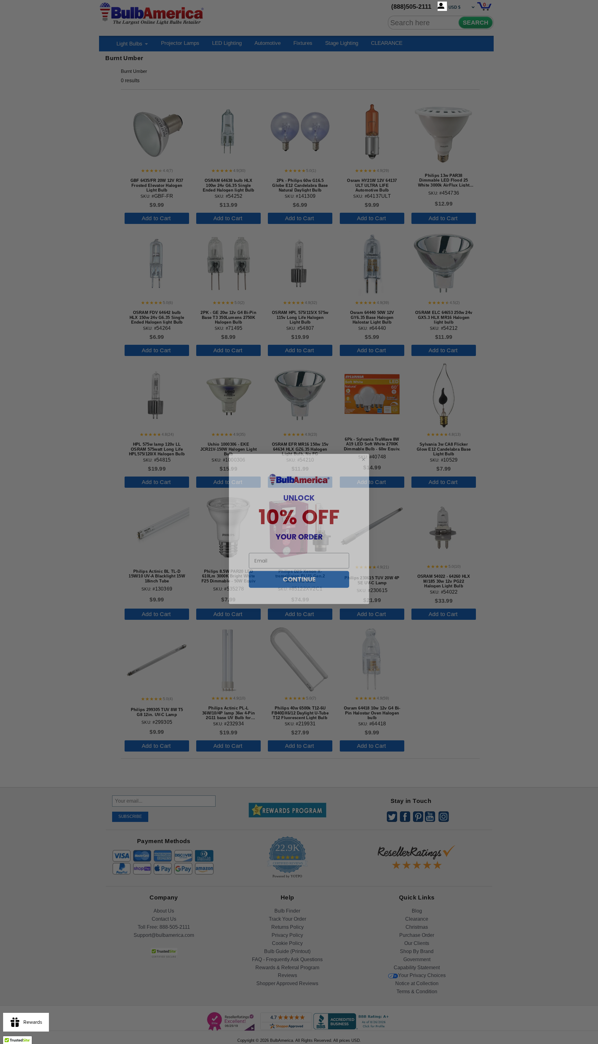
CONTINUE (299, 572)
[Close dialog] (363, 452)
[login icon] (442, 6)
